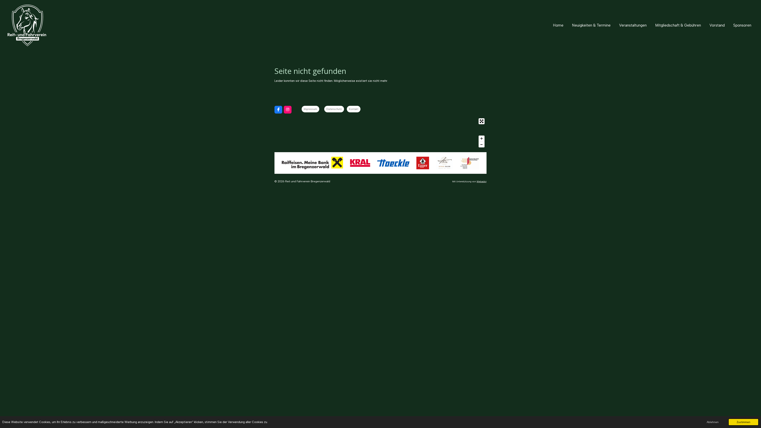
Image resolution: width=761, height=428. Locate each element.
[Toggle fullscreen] (482, 121)
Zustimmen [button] (743, 422)
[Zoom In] (482, 138)
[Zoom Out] (482, 144)
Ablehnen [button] (713, 422)
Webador (482, 181)
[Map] (380, 132)
